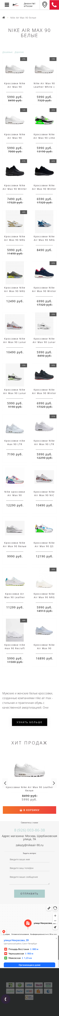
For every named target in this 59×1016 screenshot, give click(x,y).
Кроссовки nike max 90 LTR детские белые (14, 444)
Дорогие (19, 52)
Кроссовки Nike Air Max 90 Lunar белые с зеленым (14, 393)
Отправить (29, 893)
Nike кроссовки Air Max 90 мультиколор (14, 495)
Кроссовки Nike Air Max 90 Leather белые (14, 87)
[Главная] (3, 17)
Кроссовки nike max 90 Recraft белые (14, 648)
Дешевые (7, 52)
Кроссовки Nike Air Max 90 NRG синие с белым (44, 240)
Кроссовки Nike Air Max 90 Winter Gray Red (44, 393)
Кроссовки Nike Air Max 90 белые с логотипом (15, 546)
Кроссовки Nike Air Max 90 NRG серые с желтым (15, 291)
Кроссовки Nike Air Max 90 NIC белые (44, 495)
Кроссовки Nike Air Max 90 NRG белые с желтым (15, 240)
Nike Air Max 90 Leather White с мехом (44, 87)
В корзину (30, 810)
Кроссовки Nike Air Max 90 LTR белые (44, 444)
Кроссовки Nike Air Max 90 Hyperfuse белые (44, 648)
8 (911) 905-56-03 (54, 5)
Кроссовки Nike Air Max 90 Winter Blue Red (44, 291)
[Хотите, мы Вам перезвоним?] (5, 999)
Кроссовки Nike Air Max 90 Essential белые (14, 138)
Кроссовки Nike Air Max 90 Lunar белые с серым (44, 342)
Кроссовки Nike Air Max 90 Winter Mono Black (44, 189)
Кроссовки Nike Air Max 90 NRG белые (44, 597)
